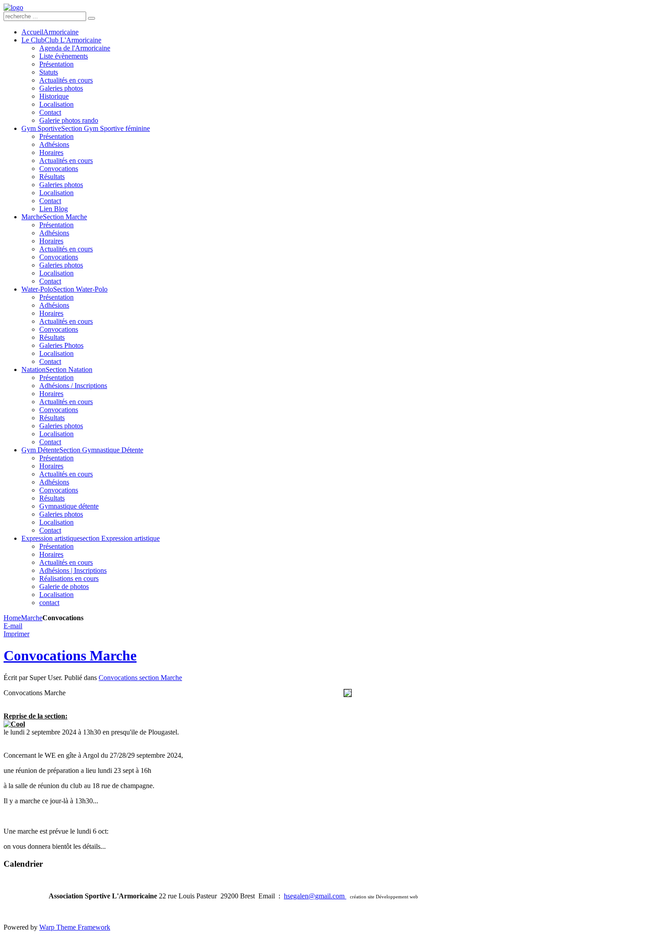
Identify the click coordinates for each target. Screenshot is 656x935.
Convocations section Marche (140, 677)
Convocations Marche (70, 655)
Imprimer (16, 634)
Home (12, 618)
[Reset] (91, 18)
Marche (31, 618)
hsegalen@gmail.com (315, 896)
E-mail (13, 626)
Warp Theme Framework (74, 927)
